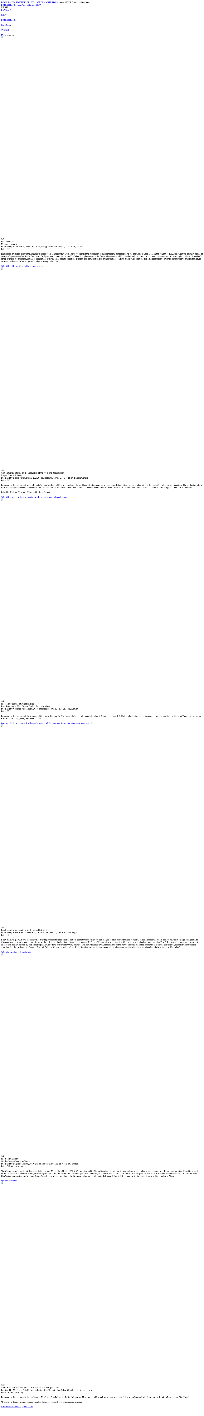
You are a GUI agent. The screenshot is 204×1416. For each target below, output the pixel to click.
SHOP (4, 15)
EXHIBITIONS (8, 5)
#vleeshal (87, 723)
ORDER (30, 5)
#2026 (4, 266)
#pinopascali (27, 1406)
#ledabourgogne (53, 723)
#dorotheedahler (8, 723)
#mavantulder (13, 952)
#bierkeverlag (13, 497)
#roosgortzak (77, 723)
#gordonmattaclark (9, 1180)
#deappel (23, 266)
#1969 (4, 1406)
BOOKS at (6, 2)
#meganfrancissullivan (41, 497)
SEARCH (21, 5)
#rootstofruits (25, 952)
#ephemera (20, 723)
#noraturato (66, 723)
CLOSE (10, 35)
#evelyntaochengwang (36, 723)
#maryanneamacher (35, 266)
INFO (38, 5)
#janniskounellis (14, 1406)
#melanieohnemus (59, 497)
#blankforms (12, 266)
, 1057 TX (35, 2)
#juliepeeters (25, 497)
